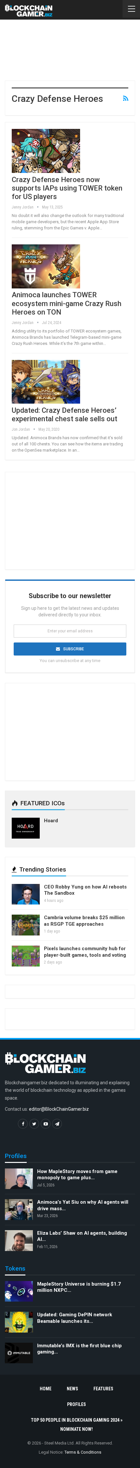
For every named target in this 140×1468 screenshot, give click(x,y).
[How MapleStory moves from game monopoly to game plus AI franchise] (19, 1178)
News (72, 1388)
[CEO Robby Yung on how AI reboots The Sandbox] (26, 894)
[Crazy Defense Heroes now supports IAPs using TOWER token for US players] (46, 151)
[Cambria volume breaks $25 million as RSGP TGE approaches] (26, 925)
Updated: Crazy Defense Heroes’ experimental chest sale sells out (64, 414)
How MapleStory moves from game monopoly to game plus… (77, 1174)
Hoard (51, 821)
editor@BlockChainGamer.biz (59, 1109)
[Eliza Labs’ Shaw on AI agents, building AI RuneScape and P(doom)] (19, 1240)
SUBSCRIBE (73, 649)
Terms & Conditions (82, 1452)
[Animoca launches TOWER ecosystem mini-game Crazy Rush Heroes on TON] (46, 266)
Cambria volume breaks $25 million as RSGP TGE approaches (84, 921)
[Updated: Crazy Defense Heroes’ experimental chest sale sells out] (46, 382)
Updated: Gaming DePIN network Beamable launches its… (74, 1318)
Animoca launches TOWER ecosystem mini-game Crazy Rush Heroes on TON (66, 303)
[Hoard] (26, 828)
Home (45, 1388)
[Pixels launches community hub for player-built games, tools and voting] (26, 956)
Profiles (76, 1404)
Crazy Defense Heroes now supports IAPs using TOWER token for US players (67, 188)
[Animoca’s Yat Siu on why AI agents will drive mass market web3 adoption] (19, 1209)
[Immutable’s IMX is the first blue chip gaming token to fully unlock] (19, 1353)
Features (103, 1388)
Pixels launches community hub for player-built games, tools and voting (85, 952)
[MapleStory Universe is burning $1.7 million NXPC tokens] (19, 1291)
